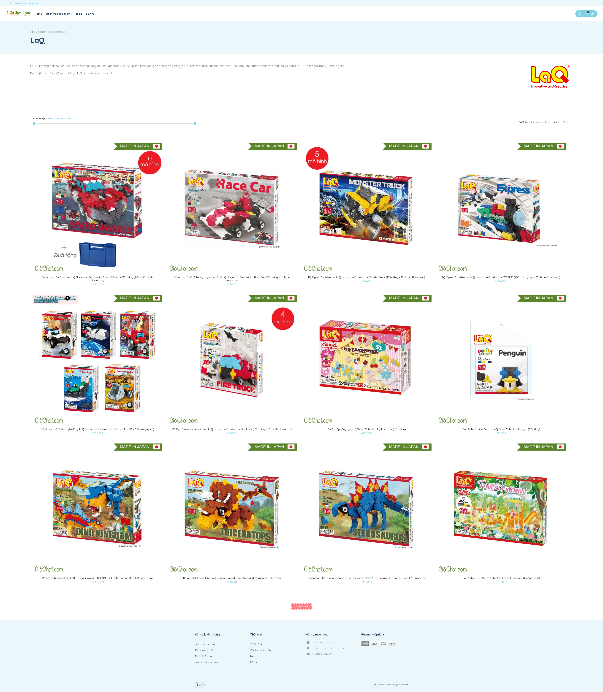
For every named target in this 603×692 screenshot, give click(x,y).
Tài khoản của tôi (204, 650)
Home (38, 13)
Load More (301, 606)
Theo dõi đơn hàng (204, 656)
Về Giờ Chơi (256, 644)
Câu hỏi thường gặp (260, 650)
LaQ (10, 3)
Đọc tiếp (228, 421)
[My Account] (579, 13)
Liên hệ (90, 13)
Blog (79, 13)
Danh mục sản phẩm (58, 13)
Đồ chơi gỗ (20, 3)
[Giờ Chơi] (18, 13)
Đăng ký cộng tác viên (206, 662)
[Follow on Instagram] (203, 684)
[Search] (593, 13)
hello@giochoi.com (322, 653)
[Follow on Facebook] (197, 684)
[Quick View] (101, 272)
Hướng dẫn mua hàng (206, 644)
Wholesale (34, 3)
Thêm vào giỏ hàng (94, 272)
